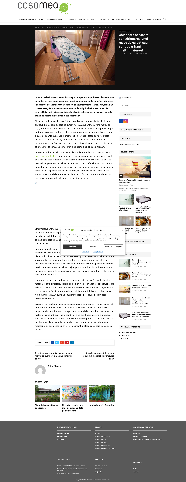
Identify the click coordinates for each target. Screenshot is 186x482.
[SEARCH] (148, 105)
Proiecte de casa (101, 466)
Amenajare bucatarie (102, 436)
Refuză (93, 247)
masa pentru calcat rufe (47, 156)
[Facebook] (164, 19)
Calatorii (136, 472)
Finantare (98, 469)
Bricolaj (98, 433)
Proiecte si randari (140, 436)
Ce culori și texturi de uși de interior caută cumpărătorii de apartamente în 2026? (141, 301)
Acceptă (72, 247)
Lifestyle (103, 19)
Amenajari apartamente (127, 332)
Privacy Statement (98, 252)
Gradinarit (60, 440)
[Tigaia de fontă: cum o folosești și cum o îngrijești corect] (143, 221)
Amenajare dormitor (102, 446)
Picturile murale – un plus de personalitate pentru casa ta (72, 408)
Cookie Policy (85, 252)
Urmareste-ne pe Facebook (132, 241)
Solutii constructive (87, 19)
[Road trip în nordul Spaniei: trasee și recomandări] (135, 167)
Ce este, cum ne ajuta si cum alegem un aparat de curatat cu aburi (99, 356)
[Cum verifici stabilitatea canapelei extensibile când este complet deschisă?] (143, 199)
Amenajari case (124, 335)
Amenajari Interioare (26, 19)
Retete (135, 469)
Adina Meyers (125, 54)
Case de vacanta (124, 338)
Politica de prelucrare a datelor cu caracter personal (72, 470)
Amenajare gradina (63, 433)
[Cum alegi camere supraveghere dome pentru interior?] (126, 199)
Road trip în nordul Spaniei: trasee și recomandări (134, 181)
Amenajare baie (100, 440)
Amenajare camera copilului (105, 449)
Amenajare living (101, 443)
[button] (122, 230)
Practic (71, 19)
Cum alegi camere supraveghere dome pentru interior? (125, 208)
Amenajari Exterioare (55, 19)
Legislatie (98, 472)
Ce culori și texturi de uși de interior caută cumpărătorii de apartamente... (126, 230)
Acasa (41, 19)
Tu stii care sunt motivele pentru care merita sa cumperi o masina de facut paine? (53, 356)
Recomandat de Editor (121, 19)
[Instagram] (166, 19)
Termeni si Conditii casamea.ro (68, 474)
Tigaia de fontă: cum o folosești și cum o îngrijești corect (143, 230)
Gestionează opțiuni (113, 247)
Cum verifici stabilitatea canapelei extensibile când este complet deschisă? (143, 209)
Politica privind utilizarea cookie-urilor (71, 466)
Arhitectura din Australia (101, 405)
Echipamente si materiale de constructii (147, 440)
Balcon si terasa (62, 436)
